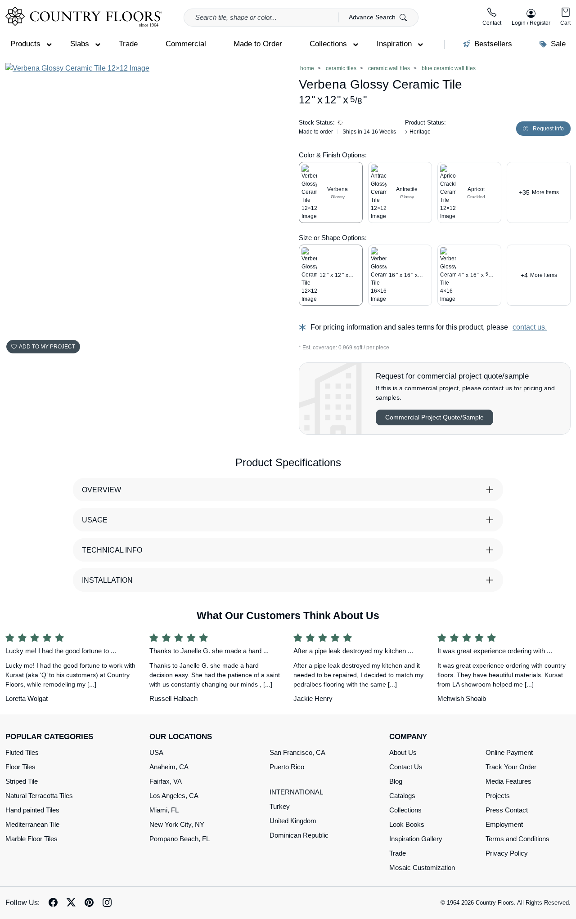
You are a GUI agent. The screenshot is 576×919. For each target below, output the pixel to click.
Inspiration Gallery (415, 839)
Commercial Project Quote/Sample (434, 417)
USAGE (95, 520)
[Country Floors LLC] (83, 17)
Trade (397, 853)
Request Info (548, 128)
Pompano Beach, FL (179, 839)
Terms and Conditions (517, 839)
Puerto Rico (287, 767)
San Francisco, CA (297, 752)
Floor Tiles (20, 767)
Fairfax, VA (165, 781)
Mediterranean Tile (32, 824)
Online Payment (509, 752)
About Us (403, 752)
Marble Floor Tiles (31, 839)
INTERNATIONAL (296, 792)
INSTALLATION (107, 580)
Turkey (280, 806)
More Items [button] (539, 192)
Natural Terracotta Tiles (39, 795)
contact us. (530, 327)
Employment (504, 824)
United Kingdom (293, 821)
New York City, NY (176, 824)
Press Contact (507, 810)
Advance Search (373, 17)
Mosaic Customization (422, 867)
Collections (405, 810)
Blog (395, 781)
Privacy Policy (507, 853)
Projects (498, 795)
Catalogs (402, 795)
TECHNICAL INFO (112, 550)
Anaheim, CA (169, 767)
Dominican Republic (299, 835)
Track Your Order (511, 767)
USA (156, 752)
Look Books (406, 824)
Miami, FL (164, 810)
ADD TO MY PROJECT (47, 347)
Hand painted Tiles (32, 810)
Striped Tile (21, 781)
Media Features (508, 781)
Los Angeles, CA (173, 795)
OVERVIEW (101, 490)
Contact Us (406, 767)
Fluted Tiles (22, 752)
